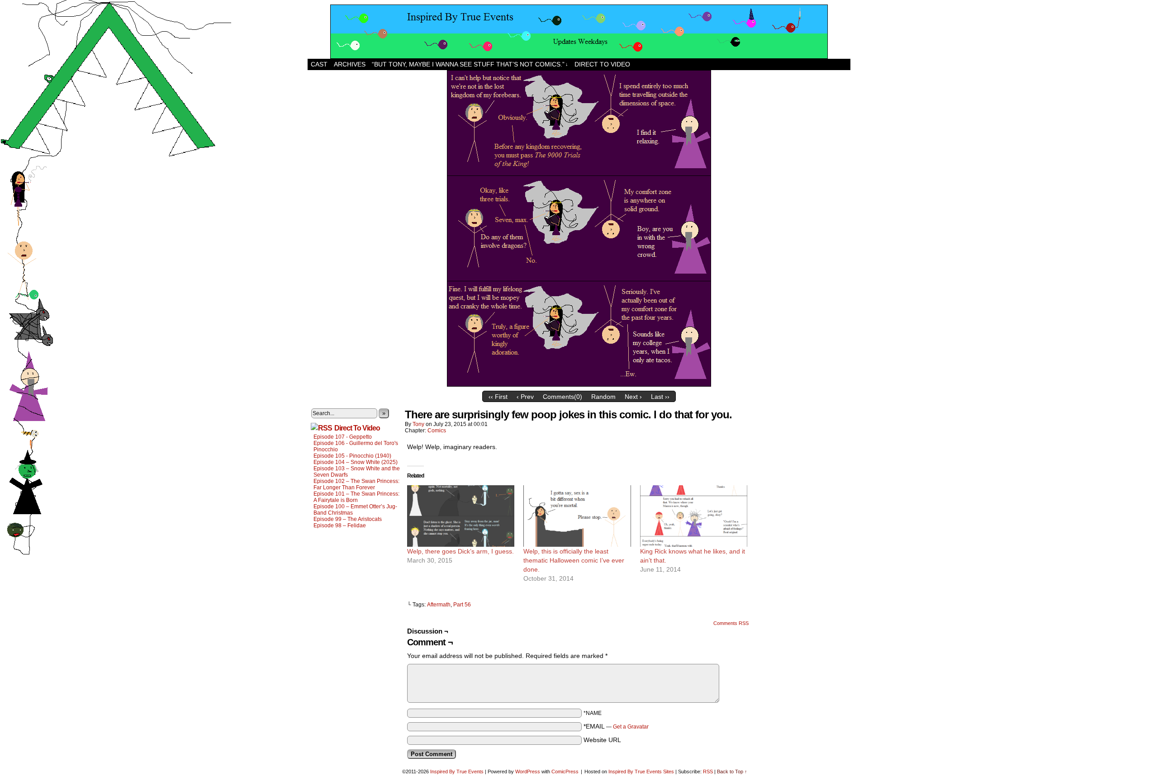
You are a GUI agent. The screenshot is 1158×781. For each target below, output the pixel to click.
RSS (708, 771)
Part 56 (462, 604)
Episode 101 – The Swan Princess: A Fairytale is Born (356, 497)
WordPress (527, 771)
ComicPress (565, 771)
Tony (418, 424)
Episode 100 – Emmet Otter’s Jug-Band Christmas (355, 509)
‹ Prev (525, 396)
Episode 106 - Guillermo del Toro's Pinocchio (355, 446)
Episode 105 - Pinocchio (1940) (352, 456)
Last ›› (660, 396)
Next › (633, 396)
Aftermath (439, 604)
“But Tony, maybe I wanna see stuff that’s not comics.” (470, 64)
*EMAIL (616, 726)
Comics (436, 430)
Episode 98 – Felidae (339, 525)
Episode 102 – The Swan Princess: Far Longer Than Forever (356, 484)
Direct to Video (602, 64)
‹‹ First (498, 396)
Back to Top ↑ (732, 771)
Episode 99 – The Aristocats (347, 519)
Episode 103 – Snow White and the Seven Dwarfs (356, 471)
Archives (349, 64)
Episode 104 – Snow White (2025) (355, 462)
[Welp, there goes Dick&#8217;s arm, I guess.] (460, 516)
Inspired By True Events (457, 771)
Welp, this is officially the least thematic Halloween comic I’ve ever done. (573, 560)
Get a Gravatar (631, 727)
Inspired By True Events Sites (641, 771)
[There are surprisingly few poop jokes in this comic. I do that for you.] (579, 384)
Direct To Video (357, 428)
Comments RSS (731, 623)
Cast (319, 64)
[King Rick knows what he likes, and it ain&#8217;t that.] (693, 516)
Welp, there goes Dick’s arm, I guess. (460, 551)
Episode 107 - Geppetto (342, 437)
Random (603, 396)
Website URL (602, 739)
